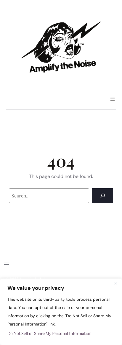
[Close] (115, 283)
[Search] (102, 195)
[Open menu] (112, 98)
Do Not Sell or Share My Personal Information (49, 333)
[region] (61, 311)
